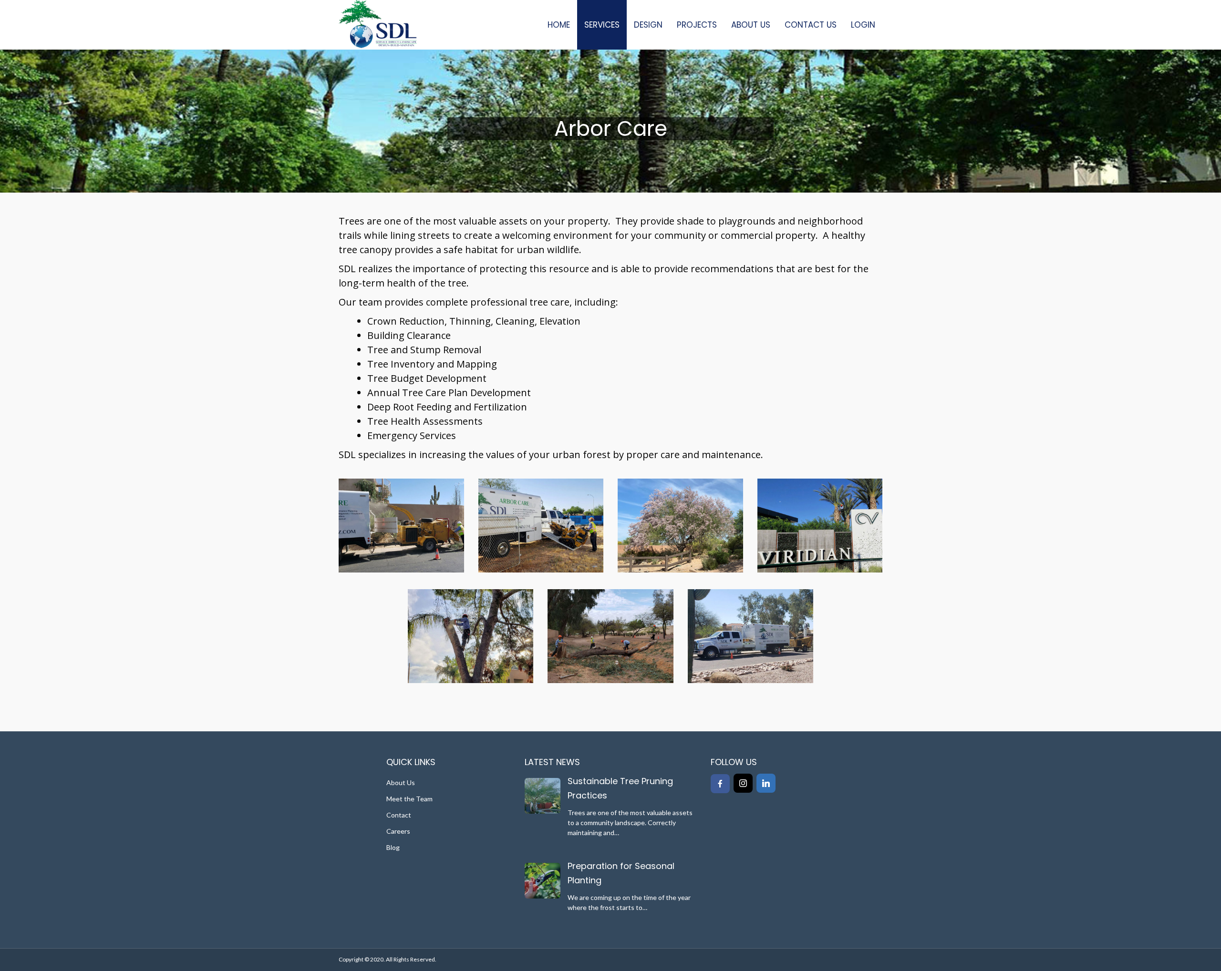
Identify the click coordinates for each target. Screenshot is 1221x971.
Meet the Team (409, 799)
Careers (398, 831)
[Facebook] (720, 783)
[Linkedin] (766, 783)
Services (602, 25)
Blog (393, 847)
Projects (697, 25)
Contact (398, 815)
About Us (750, 25)
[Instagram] (743, 783)
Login (863, 25)
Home (559, 25)
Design (648, 25)
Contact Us (811, 25)
